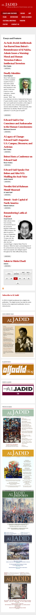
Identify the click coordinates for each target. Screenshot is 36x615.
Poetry (5, 24)
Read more (8, 68)
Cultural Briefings (9, 21)
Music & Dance (27, 17)
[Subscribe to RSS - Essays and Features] (3, 288)
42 (28, 278)
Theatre (22, 21)
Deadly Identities (12, 73)
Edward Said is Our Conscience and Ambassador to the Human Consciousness (18, 123)
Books (22, 13)
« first (8, 273)
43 (17, 283)
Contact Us (15, 24)
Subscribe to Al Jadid (10, 295)
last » (28, 272)
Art (30, 13)
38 (11, 278)
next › (23, 272)
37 (7, 278)
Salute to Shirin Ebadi (15, 261)
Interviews (14, 17)
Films (4, 17)
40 (20, 278)
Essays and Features (10, 13)
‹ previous (16, 273)
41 (24, 278)
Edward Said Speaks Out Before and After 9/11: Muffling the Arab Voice (16, 173)
